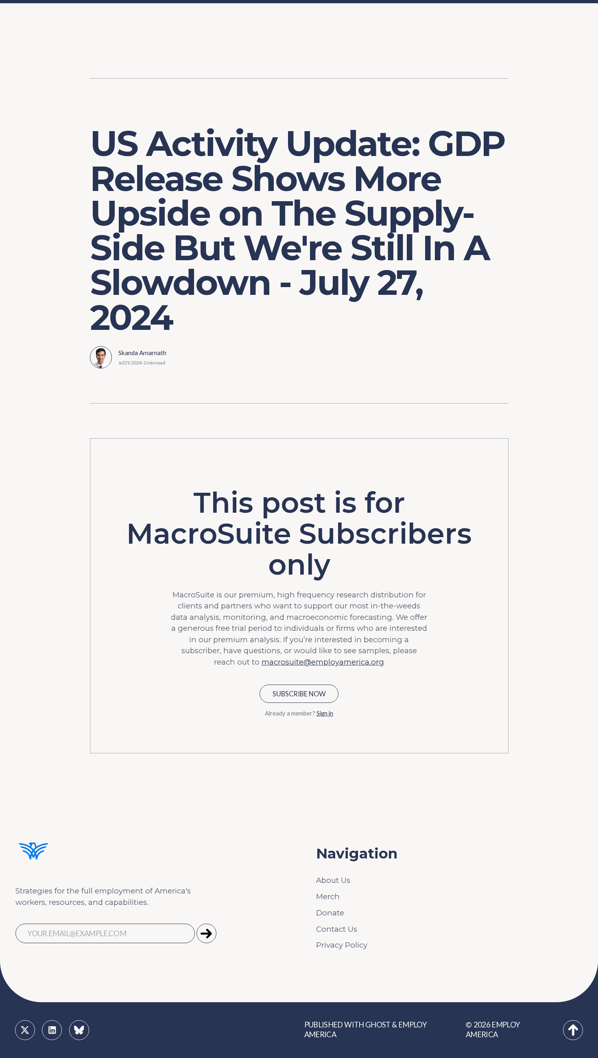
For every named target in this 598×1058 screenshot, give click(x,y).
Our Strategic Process (150, 26)
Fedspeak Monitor (447, 26)
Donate (330, 913)
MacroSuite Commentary (460, 81)
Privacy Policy (341, 945)
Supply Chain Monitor (454, 63)
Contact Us (336, 929)
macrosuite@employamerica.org (323, 662)
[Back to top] (573, 1030)
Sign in (324, 713)
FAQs (120, 45)
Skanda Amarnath (142, 352)
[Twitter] (25, 1030)
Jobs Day (183, 26)
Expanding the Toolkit (381, 26)
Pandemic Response (204, 63)
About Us (333, 880)
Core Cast (432, 45)
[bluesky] (79, 1030)
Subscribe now (299, 694)
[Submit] (206, 934)
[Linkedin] (52, 1030)
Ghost (378, 1024)
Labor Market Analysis (207, 45)
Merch (328, 896)
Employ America (493, 1029)
